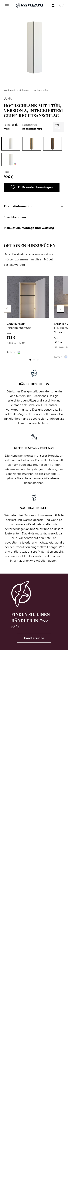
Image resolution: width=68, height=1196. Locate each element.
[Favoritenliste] (61, 5)
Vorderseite (10, 90)
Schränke (24, 90)
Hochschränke (40, 90)
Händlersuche (34, 638)
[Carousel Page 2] (34, 360)
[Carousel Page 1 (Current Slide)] (30, 360)
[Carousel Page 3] (38, 360)
